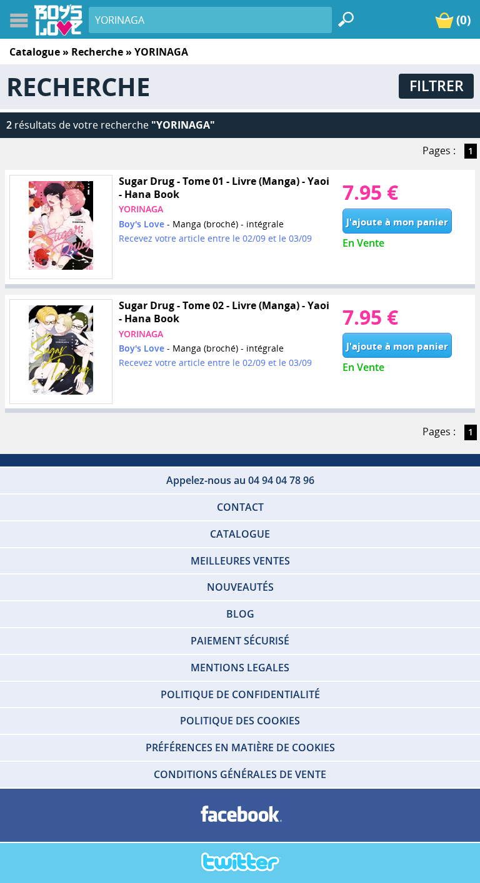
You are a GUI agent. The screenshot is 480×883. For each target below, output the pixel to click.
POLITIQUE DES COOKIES (240, 721)
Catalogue (34, 52)
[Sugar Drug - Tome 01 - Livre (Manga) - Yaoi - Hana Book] (61, 227)
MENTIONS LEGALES (240, 667)
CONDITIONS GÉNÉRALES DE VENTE (240, 774)
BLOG (240, 614)
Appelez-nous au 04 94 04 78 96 (240, 480)
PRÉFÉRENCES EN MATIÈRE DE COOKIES (240, 747)
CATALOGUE (240, 534)
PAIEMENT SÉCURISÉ (240, 641)
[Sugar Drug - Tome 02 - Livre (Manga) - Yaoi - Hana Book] (61, 352)
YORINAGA (141, 209)
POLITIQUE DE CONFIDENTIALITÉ (240, 694)
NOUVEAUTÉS (240, 587)
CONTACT (240, 507)
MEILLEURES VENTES (240, 561)
